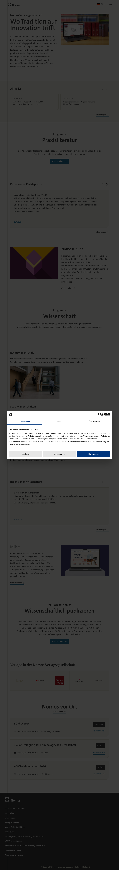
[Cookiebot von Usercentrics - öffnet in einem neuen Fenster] (100, 414)
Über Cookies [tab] (94, 421)
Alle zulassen (93, 454)
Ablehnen (25, 454)
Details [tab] (59, 421)
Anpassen (58, 454)
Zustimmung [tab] (25, 421)
